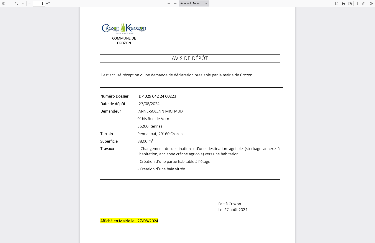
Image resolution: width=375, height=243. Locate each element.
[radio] (358, 3)
